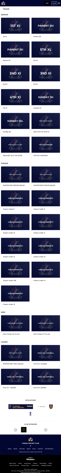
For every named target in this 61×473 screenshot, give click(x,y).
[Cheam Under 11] (46, 222)
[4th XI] (15, 97)
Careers (35, 463)
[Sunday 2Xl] (15, 121)
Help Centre (12, 463)
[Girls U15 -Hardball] (46, 353)
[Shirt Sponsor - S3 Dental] (23, 430)
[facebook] (30, 446)
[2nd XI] (15, 73)
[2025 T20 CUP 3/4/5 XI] (46, 121)
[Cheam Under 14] (46, 270)
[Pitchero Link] (30, 460)
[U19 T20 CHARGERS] (46, 145)
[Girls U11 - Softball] (15, 377)
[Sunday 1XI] (46, 97)
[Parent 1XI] (15, 49)
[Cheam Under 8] (15, 198)
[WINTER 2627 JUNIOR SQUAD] (46, 174)
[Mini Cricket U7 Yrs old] (46, 323)
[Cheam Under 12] (15, 246)
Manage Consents (46, 465)
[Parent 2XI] (46, 26)
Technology (43, 463)
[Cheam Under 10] (15, 222)
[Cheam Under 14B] (15, 270)
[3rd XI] (46, 73)
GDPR (50, 463)
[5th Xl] (46, 49)
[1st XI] (15, 26)
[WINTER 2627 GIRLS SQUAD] (15, 353)
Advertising (27, 463)
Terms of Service (14, 465)
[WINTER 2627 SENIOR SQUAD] (15, 174)
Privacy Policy (25, 465)
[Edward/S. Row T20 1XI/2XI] (15, 145)
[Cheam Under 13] (46, 246)
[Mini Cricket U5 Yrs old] (15, 323)
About (20, 463)
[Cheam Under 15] (15, 293)
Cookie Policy (35, 465)
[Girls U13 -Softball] (46, 377)
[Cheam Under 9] (46, 198)
